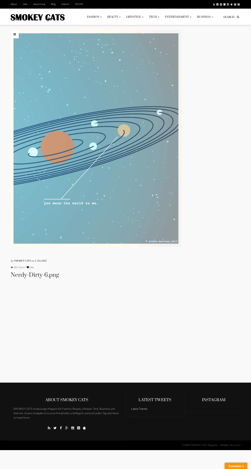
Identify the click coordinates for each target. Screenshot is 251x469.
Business (204, 17)
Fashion (93, 17)
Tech (153, 17)
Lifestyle (133, 17)
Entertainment (177, 17)
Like (31, 267)
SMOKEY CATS (22, 260)
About (14, 4)
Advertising (39, 4)
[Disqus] (96, 335)
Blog (53, 4)
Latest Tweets (155, 399)
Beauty (112, 17)
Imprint (65, 4)
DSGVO (79, 4)
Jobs (25, 4)
